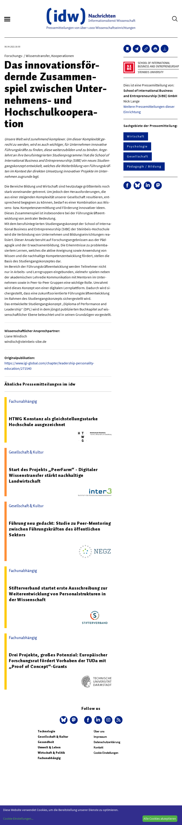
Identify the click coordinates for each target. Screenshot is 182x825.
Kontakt (98, 747)
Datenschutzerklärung (107, 742)
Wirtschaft (135, 136)
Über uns (99, 731)
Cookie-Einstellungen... (18, 819)
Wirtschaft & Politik (51, 753)
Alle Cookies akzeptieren (160, 819)
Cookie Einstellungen (106, 753)
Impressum (100, 737)
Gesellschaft (137, 156)
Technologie (46, 731)
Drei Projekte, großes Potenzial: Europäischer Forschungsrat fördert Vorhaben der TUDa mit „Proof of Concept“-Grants (58, 660)
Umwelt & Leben (49, 747)
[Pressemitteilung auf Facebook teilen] (127, 185)
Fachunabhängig (49, 758)
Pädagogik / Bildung (144, 166)
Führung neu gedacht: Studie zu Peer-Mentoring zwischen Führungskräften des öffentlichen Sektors (60, 529)
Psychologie (137, 146)
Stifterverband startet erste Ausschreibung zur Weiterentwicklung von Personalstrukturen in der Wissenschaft (58, 594)
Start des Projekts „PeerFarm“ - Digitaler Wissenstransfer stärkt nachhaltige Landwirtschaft (53, 475)
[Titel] (127, 49)
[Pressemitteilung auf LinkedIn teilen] (148, 185)
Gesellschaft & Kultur (53, 737)
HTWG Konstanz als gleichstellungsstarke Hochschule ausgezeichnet (53, 421)
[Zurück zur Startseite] (91, 19)
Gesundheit (46, 742)
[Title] (146, 49)
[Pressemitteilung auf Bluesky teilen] (137, 185)
